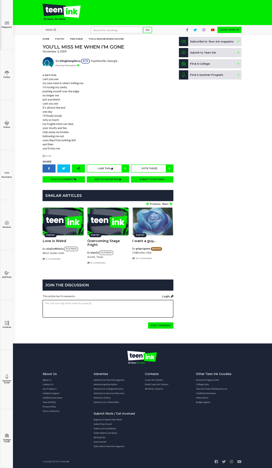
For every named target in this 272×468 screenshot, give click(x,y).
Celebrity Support (51, 393)
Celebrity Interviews (53, 397)
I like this (112, 168)
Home (46, 38)
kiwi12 (95, 252)
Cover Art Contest (154, 379)
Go (148, 30)
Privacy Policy (49, 406)
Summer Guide (6, 382)
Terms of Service (51, 411)
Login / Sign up (229, 29)
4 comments (53, 258)
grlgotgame (143, 248)
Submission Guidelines (105, 428)
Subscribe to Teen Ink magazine (109, 446)
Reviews (7, 227)
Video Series (202, 397)
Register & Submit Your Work (108, 419)
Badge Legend (203, 402)
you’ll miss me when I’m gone (106, 38)
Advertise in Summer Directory (109, 393)
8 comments (97, 262)
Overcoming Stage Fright (103, 243)
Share (47, 161)
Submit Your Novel (103, 424)
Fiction (7, 127)
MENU (50, 29)
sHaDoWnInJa (55, 248)
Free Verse (76, 38)
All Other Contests (154, 388)
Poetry (7, 77)
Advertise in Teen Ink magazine (109, 379)
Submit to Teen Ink (203, 52)
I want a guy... (144, 241)
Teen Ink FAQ (49, 402)
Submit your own (151, 179)
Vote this (156, 168)
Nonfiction (7, 177)
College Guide (7, 441)
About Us (47, 379)
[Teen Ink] (65, 12)
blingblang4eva (70, 60)
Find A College (200, 63)
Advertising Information (105, 384)
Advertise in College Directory (108, 388)
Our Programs (50, 388)
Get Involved (100, 441)
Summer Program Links (207, 379)
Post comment (161, 325)
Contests (6, 327)
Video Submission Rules (105, 432)
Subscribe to (212, 41)
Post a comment (62, 179)
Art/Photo (7, 277)
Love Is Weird (54, 241)
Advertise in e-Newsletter (106, 402)
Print (48, 156)
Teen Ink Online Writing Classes (211, 388)
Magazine (7, 27)
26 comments (143, 258)
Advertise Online (102, 397)
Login (166, 296)
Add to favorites (106, 179)
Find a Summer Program (206, 75)
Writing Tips (99, 437)
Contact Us (48, 384)
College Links (202, 384)
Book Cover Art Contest (156, 384)
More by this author (66, 65)
